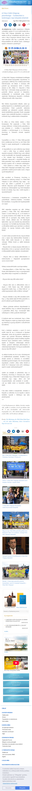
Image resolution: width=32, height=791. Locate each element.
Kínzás (4, 717)
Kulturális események (8, 731)
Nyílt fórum (5, 8)
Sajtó (3, 733)
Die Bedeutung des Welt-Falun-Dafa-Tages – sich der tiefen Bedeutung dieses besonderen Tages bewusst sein (16, 421)
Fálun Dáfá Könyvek (21, 607)
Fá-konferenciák (6, 729)
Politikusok (5, 752)
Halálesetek (5, 715)
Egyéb (4, 756)
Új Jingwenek (8, 615)
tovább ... (6, 631)
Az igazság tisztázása (7, 727)
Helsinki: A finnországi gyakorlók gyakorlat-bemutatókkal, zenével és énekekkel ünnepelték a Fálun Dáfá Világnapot (14, 583)
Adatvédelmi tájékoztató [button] (10, 783)
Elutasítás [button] (8, 788)
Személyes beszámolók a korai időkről (12, 744)
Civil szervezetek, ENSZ (8, 754)
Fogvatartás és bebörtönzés (9, 719)
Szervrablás (5, 721)
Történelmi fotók (6, 746)
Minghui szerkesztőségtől (9, 742)
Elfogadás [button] (22, 788)
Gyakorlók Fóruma (7, 740)
